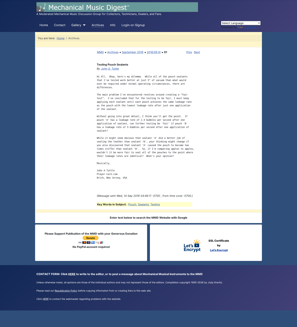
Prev (189, 52)
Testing (155, 204)
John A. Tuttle (110, 68)
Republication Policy (66, 290)
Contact (59, 25)
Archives (98, 25)
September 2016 (132, 52)
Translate (250, 27)
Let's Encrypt (219, 250)
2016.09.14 (154, 52)
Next (197, 52)
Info (113, 25)
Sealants (143, 204)
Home (44, 25)
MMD (100, 52)
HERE (71, 274)
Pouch (132, 204)
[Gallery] (83, 25)
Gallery (76, 25)
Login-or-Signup (133, 25)
